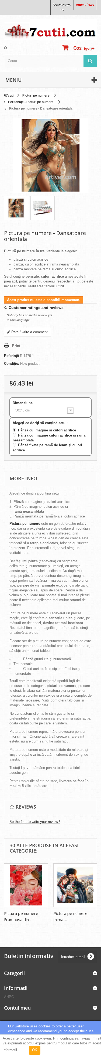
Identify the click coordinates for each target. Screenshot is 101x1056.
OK (34, 1050)
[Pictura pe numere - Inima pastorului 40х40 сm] (75, 885)
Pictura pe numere (24, 524)
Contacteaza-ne (62, 7)
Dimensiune (23, 403)
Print (16, 346)
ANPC (9, 997)
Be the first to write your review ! (34, 822)
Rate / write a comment (29, 332)
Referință (11, 356)
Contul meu (17, 1007)
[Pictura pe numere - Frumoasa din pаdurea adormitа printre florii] (26, 885)
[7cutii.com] (50, 29)
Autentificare (85, 4)
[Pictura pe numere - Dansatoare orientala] (16, 208)
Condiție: (11, 364)
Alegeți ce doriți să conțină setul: (41, 423)
